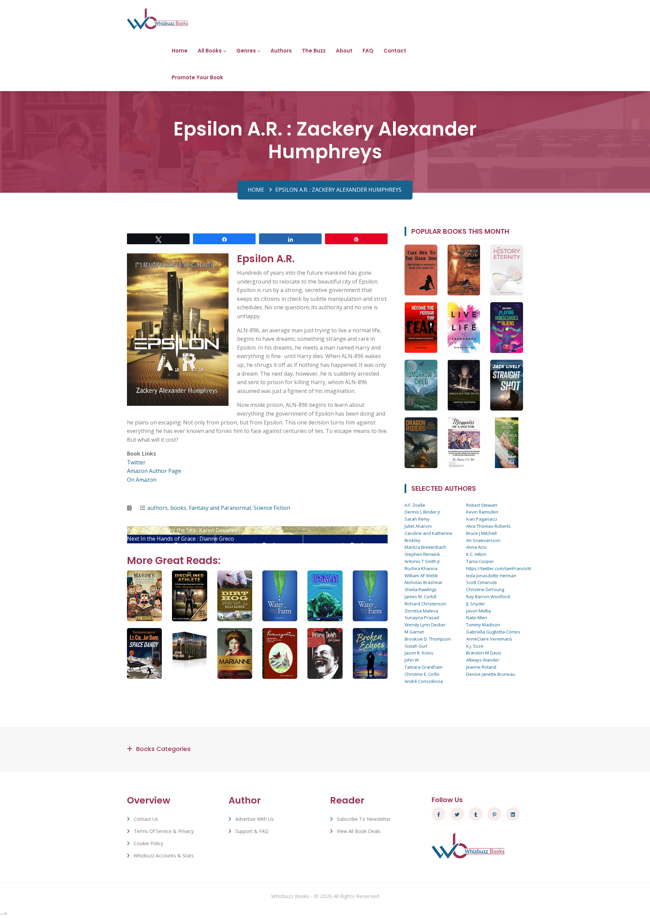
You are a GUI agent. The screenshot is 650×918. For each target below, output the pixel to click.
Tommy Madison (483, 625)
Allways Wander (482, 660)
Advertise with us (254, 819)
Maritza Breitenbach (425, 547)
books (178, 508)
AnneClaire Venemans (489, 639)
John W (412, 660)
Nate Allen (476, 617)
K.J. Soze (474, 646)
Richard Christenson (425, 604)
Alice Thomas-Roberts (488, 526)
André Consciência (424, 681)
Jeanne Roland (481, 667)
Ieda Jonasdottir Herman (491, 575)
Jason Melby (478, 611)
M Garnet (414, 632)
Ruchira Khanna (421, 568)
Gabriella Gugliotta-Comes (493, 632)
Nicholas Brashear (423, 582)
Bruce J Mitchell (481, 533)
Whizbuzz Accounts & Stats (164, 855)
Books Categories (163, 749)
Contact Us (146, 819)
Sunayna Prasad (422, 617)
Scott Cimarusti (481, 582)
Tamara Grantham (423, 667)
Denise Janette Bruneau (490, 674)
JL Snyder (475, 604)
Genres (246, 50)
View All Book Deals (359, 831)
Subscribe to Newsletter (364, 819)
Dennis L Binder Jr (422, 512)
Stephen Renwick (422, 554)
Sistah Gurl (416, 646)
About (344, 50)
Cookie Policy (148, 843)
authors (157, 508)
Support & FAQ (251, 831)
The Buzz (314, 50)
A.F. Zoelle (415, 505)
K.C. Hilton (476, 554)
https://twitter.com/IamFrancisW (498, 568)
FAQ (368, 50)
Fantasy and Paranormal (220, 508)
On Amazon (141, 479)
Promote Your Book (197, 77)
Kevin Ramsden (482, 512)
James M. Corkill (420, 596)
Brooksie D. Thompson (428, 639)
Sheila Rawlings (421, 589)
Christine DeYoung (485, 589)
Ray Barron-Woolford (488, 596)
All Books (210, 50)
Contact (395, 50)
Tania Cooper (480, 561)
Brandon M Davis (483, 653)
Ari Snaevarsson (483, 540)
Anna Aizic (476, 547)
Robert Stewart (481, 505)
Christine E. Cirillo (422, 674)
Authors (281, 50)
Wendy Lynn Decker (425, 625)
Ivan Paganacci (481, 519)
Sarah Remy (417, 519)
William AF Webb (421, 575)
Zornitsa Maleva (421, 611)
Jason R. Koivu (419, 653)
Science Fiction (272, 508)
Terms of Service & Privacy (164, 831)
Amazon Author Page (154, 471)
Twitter (136, 462)
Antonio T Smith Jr (422, 561)
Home (180, 50)
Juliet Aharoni (418, 526)
